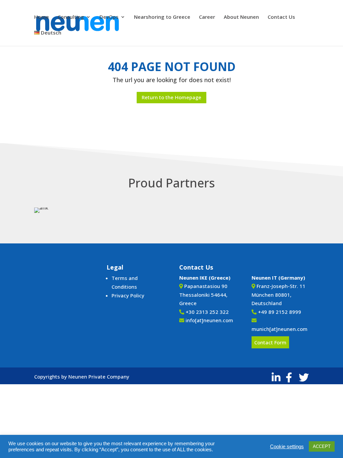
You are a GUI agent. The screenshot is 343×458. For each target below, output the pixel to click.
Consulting (71, 17)
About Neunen (241, 17)
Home (41, 17)
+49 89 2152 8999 (279, 311)
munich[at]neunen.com (279, 329)
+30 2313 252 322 (207, 311)
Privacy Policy (128, 295)
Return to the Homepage (171, 97)
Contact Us (281, 17)
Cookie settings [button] (287, 446)
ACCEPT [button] (322, 446)
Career (207, 17)
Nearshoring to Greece (162, 17)
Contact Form (270, 342)
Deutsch (50, 33)
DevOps (109, 17)
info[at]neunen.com (209, 320)
